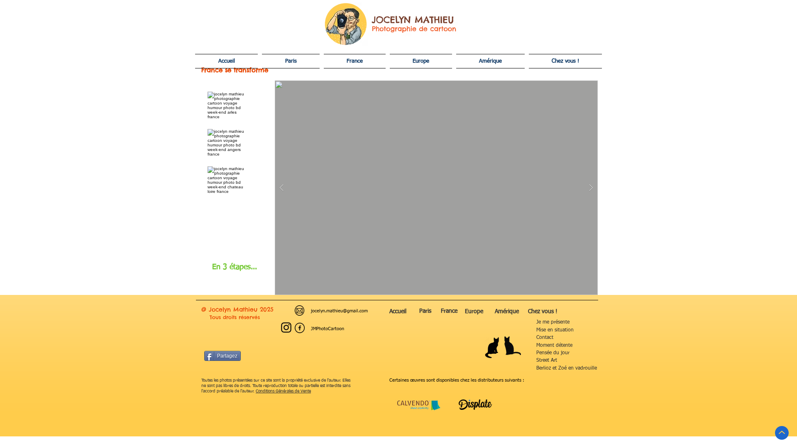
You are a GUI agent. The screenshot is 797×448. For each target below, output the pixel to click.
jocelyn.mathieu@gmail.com (339, 311)
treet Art (542, 360)
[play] (578, 87)
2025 (267, 309)
